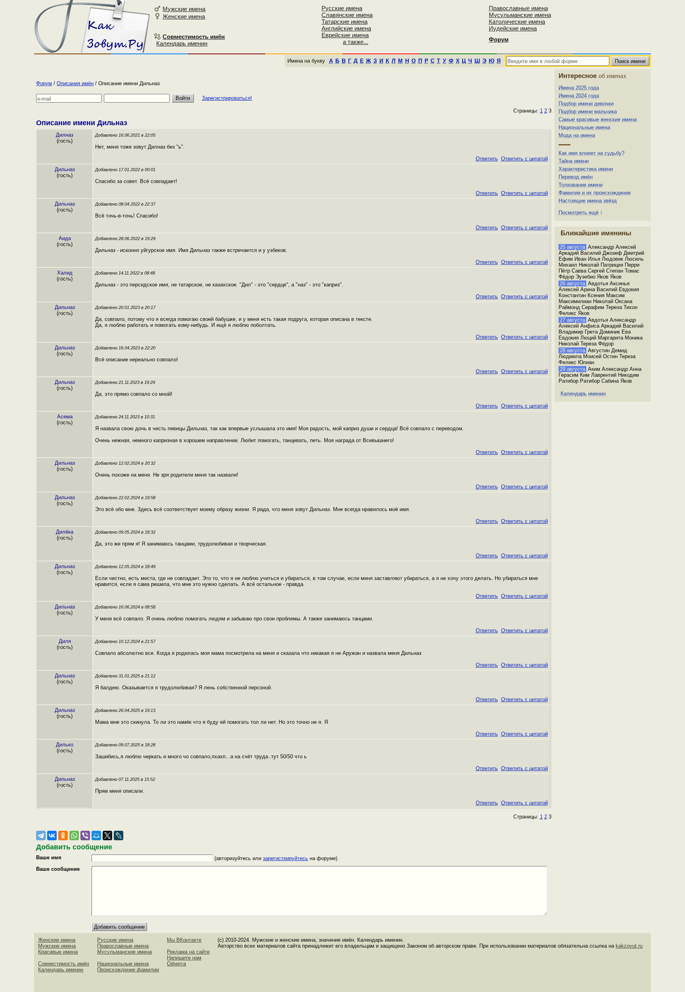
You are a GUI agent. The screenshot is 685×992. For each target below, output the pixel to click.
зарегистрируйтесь (285, 858)
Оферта (176, 964)
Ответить (487, 159)
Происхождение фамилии (128, 970)
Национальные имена (584, 127)
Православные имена (518, 8)
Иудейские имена (513, 28)
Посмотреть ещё (579, 213)
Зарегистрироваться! (227, 98)
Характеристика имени (586, 169)
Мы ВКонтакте (184, 940)
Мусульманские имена (520, 14)
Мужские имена (184, 9)
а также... (355, 41)
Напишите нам (184, 958)
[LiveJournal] (118, 835)
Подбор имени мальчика (588, 111)
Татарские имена (344, 21)
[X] (107, 835)
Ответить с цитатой (524, 159)
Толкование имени (581, 185)
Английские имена (346, 28)
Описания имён (75, 83)
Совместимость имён (63, 964)
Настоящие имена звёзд (588, 201)
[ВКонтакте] (52, 835)
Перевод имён (576, 177)
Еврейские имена (345, 35)
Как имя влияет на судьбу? (591, 153)
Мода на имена (577, 135)
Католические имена (517, 21)
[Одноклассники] (63, 835)
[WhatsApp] (74, 835)
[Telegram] (41, 835)
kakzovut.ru (629, 946)
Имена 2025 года (579, 88)
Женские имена (184, 16)
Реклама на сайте (188, 952)
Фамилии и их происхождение (595, 193)
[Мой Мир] (96, 835)
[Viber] (85, 835)
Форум (44, 83)
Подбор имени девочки (586, 104)
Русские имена (341, 8)
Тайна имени (574, 161)
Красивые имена (58, 952)
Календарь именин (181, 43)
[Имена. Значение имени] (92, 26)
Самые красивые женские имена (598, 119)
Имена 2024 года (579, 96)
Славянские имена (347, 14)
